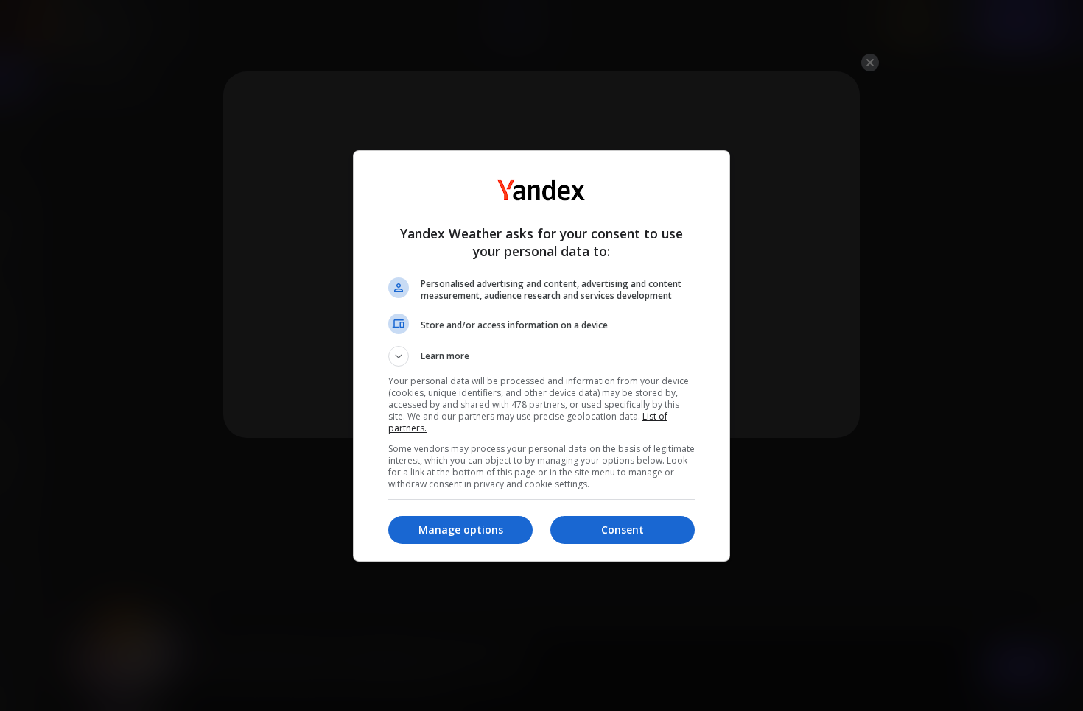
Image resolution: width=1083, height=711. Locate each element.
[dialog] (541, 356)
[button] (541, 356)
